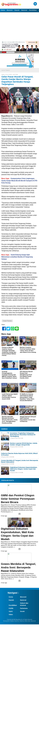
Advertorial (33, 621)
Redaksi (12, 621)
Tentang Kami (6, 621)
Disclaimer (16, 621)
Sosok (22, 611)
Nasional (24, 10)
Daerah (16, 10)
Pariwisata (24, 608)
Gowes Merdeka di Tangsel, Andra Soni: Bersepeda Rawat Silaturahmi (19, 461)
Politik (11, 608)
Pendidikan (33, 10)
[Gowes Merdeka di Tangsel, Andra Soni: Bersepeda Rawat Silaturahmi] (19, 557)
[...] (11, 511)
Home (3, 10)
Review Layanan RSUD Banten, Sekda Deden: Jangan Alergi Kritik (23, 444)
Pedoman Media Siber (25, 621)
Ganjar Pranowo (7, 321)
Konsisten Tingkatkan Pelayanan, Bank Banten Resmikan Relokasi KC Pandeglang (23, 434)
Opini (11, 611)
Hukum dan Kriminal (24, 604)
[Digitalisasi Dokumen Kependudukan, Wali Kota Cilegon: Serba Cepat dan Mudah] (19, 522)
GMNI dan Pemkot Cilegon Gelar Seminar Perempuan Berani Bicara (18, 499)
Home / (3, 70)
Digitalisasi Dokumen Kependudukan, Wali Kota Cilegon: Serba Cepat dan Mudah (23, 469)
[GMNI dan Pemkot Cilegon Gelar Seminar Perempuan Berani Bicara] (19, 489)
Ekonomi (10, 10)
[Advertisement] (19, 26)
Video (11, 614)
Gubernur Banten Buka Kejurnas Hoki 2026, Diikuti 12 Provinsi (19, 454)
